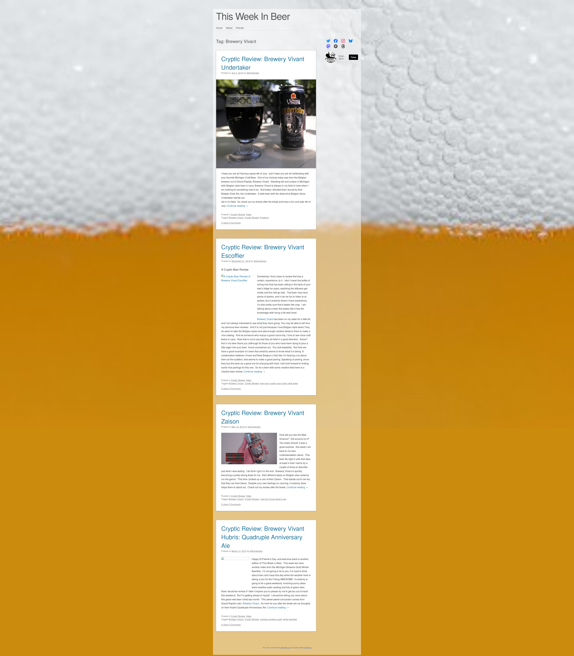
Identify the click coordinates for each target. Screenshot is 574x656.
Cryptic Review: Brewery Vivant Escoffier (262, 250)
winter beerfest (290, 619)
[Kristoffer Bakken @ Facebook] (336, 41)
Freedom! (264, 217)
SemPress (307, 647)
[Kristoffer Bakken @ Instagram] (343, 41)
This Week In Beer (253, 16)
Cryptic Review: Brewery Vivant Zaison (262, 416)
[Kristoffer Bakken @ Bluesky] (350, 41)
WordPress (285, 647)
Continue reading (237, 205)
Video (248, 214)
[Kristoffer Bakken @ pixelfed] (336, 46)
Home (219, 28)
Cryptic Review (238, 214)
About (229, 28)
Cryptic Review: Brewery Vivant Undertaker (262, 62)
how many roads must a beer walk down (279, 383)
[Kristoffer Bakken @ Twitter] (328, 41)
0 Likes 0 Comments (231, 222)
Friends (240, 28)
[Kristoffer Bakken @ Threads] (343, 46)
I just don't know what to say (273, 499)
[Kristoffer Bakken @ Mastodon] (328, 46)
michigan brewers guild (271, 619)
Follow (353, 57)
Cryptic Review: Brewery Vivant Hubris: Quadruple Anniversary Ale (262, 536)
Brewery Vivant (236, 217)
